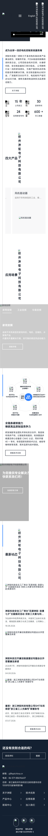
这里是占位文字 (12, 585)
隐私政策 (29, 829)
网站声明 (19, 829)
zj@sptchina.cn (16, 773)
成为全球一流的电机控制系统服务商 (23, 50)
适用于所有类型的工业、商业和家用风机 (28, 197)
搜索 (38, 755)
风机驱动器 (21, 193)
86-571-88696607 (17, 778)
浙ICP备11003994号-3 (25, 832)
